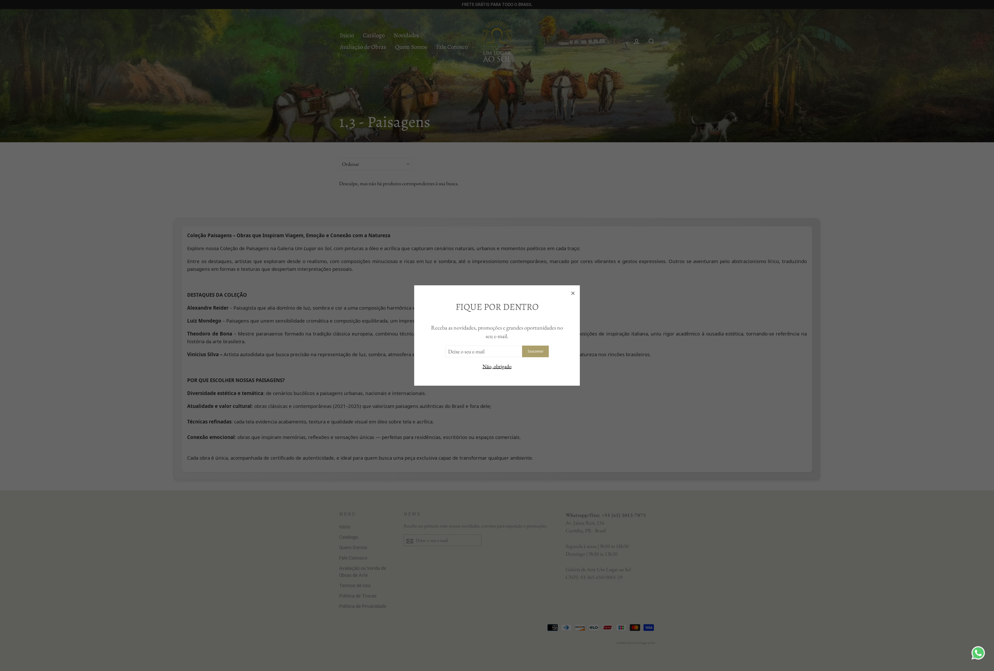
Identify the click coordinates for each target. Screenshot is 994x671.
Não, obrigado (497, 366)
